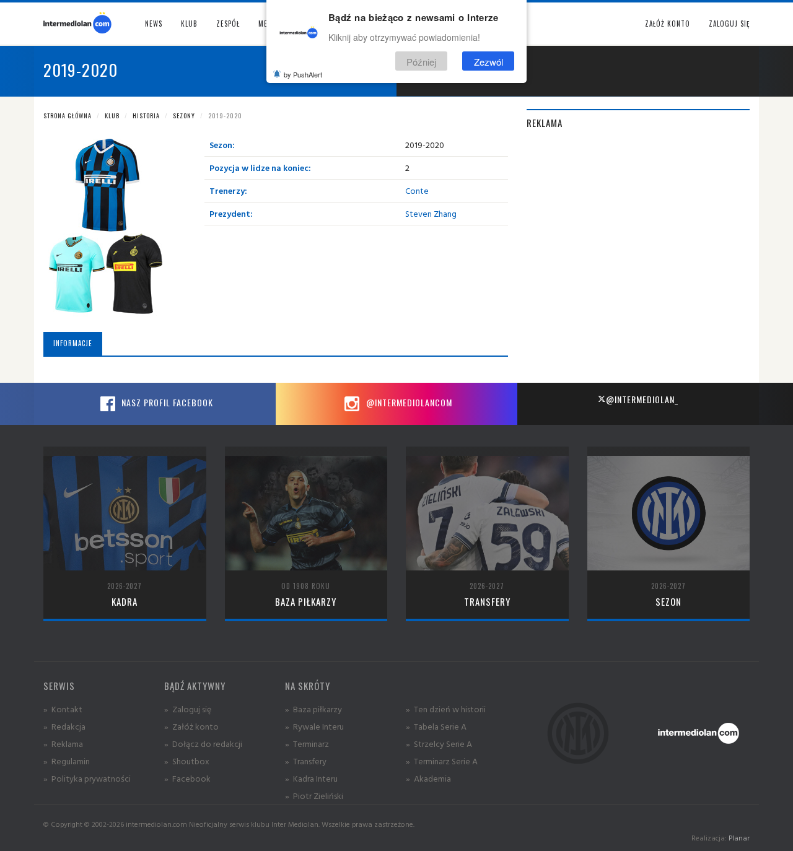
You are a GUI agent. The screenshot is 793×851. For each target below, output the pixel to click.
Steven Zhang (431, 213)
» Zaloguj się (187, 708)
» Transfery (305, 760)
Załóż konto (667, 23)
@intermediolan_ (642, 399)
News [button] (153, 23)
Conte (417, 190)
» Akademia (428, 778)
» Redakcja (64, 726)
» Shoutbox (186, 760)
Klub (112, 115)
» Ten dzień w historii (446, 708)
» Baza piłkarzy (313, 708)
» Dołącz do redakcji (203, 743)
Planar (739, 837)
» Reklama (63, 743)
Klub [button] (189, 23)
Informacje (72, 343)
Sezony (184, 115)
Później (421, 61)
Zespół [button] (228, 23)
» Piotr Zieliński (314, 795)
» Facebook (187, 778)
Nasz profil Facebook (166, 402)
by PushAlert (303, 74)
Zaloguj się (729, 23)
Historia (146, 115)
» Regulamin (66, 760)
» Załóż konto (191, 726)
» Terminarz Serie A (442, 760)
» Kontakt (62, 708)
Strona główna (67, 115)
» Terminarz (307, 743)
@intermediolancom (408, 402)
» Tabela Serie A (436, 726)
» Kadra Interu (311, 778)
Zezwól (488, 61)
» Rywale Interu (314, 726)
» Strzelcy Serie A (439, 743)
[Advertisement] (638, 228)
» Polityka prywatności (87, 778)
